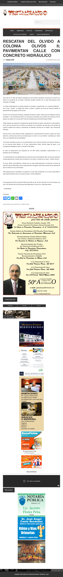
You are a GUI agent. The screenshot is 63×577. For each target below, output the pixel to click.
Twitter (38, 305)
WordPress (42, 574)
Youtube (24, 305)
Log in (47, 574)
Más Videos (9, 490)
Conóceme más (10, 299)
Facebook (10, 305)
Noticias (17, 204)
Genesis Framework (34, 574)
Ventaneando (25, 12)
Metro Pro (25, 574)
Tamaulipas (25, 204)
